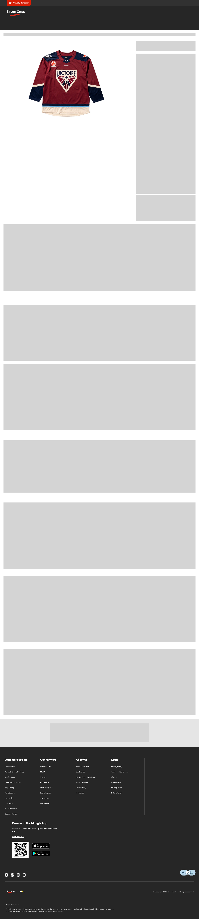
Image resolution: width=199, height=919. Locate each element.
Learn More (18, 836)
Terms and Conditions (120, 772)
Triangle (43, 777)
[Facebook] (6, 875)
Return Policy (116, 793)
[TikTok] (12, 875)
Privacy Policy (116, 766)
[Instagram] (18, 875)
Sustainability (81, 787)
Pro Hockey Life (46, 787)
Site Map (114, 777)
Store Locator (10, 793)
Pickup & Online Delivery (14, 772)
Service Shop (10, 777)
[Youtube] (24, 875)
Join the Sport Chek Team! (86, 777)
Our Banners (45, 803)
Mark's (43, 772)
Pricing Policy (116, 787)
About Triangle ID (82, 782)
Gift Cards (9, 798)
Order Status (10, 766)
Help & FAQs (10, 787)
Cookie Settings (11, 814)
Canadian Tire (45, 766)
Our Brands (80, 772)
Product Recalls (11, 808)
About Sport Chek (82, 766)
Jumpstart (80, 793)
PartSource (44, 782)
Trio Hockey (45, 798)
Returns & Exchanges (13, 782)
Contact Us (9, 803)
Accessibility (116, 782)
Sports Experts (46, 793)
